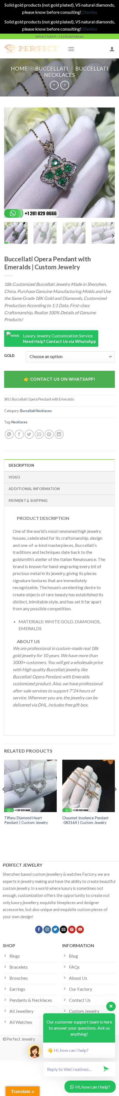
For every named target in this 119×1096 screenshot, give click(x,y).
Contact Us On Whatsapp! (62, 379)
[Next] (106, 163)
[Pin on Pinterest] (49, 434)
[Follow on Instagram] (47, 929)
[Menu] (71, 49)
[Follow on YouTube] (80, 929)
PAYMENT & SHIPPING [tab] (28, 500)
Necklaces (19, 422)
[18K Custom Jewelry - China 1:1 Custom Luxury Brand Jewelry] (32, 49)
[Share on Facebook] (19, 434)
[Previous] (13, 163)
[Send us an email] (63, 929)
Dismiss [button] (89, 12)
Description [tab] (21, 465)
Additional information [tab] (34, 489)
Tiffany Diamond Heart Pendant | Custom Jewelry (26, 820)
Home (19, 68)
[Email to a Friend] (39, 434)
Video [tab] (14, 477)
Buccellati (51, 68)
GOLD (9, 356)
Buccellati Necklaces (36, 411)
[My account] (112, 49)
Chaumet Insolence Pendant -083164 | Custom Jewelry (85, 820)
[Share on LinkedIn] (59, 434)
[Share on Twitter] (29, 434)
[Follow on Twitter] (55, 929)
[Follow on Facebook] (39, 929)
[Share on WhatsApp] (9, 434)
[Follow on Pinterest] (72, 929)
